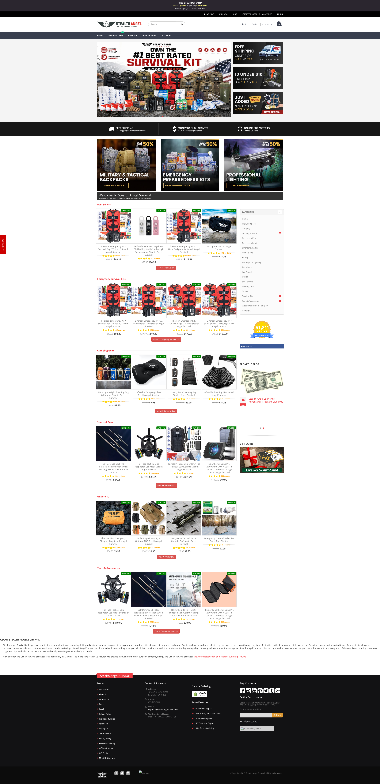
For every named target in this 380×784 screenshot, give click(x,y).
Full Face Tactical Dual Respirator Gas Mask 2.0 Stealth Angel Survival (113, 612)
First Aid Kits (247, 252)
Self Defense (247, 281)
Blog (235, 14)
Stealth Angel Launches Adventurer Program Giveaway (266, 400)
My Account (267, 14)
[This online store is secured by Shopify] (199, 693)
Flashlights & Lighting (251, 262)
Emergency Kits (249, 238)
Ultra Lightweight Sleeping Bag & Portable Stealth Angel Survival (113, 395)
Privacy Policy (105, 738)
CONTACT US (268, 24)
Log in (280, 14)
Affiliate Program (106, 748)
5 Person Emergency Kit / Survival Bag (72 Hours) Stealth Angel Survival (219, 323)
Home (245, 218)
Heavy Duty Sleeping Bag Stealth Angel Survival (184, 393)
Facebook (103, 723)
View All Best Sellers (166, 267)
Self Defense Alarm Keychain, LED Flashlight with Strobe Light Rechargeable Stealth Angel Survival (148, 250)
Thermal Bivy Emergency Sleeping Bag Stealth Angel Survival (113, 541)
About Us (103, 694)
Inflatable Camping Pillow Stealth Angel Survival (148, 393)
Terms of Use (105, 733)
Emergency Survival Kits (111, 279)
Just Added (247, 272)
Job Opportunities (107, 718)
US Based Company (203, 718)
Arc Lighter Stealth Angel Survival (219, 248)
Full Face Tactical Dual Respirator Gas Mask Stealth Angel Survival (149, 466)
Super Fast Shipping (203, 708)
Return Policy (105, 714)
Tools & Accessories (108, 568)
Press (101, 704)
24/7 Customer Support (205, 723)
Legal (101, 709)
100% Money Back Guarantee (207, 713)
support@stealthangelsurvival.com (163, 709)
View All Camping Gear (166, 411)
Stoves (245, 291)
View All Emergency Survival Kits (166, 339)
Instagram (103, 728)
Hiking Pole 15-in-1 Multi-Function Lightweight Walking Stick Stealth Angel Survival (183, 612)
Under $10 (103, 496)
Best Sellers (104, 204)
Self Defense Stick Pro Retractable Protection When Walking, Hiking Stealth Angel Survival (113, 468)
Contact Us (104, 699)
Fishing (245, 257)
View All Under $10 (166, 557)
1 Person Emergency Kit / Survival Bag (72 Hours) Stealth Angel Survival (113, 249)
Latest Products (249, 14)
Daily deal (223, 14)
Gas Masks (246, 267)
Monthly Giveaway (107, 758)
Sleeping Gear (248, 286)
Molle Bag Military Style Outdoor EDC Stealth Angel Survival (148, 541)
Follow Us (247, 346)
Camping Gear (105, 350)
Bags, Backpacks (249, 223)
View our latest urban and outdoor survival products (220, 656)
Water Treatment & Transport (255, 305)
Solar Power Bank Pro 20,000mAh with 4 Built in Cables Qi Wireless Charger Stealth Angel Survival (219, 468)
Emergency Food (249, 243)
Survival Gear (105, 422)
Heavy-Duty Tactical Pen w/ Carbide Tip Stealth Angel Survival (184, 541)
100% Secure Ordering (204, 728)
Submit (277, 715)
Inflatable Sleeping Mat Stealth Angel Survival (219, 393)
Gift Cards (103, 753)
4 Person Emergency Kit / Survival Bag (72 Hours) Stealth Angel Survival (184, 323)
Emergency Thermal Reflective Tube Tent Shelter (219, 539)
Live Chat (209, 14)
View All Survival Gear (166, 485)
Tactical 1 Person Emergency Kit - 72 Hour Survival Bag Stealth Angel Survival (184, 466)
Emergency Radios (250, 247)
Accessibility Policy (107, 743)
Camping (246, 228)
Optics (245, 276)
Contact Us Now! (251, 130)
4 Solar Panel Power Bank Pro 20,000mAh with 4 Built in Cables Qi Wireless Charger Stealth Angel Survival (219, 614)
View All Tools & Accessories (166, 631)
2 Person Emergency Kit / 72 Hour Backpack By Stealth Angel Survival (184, 249)
